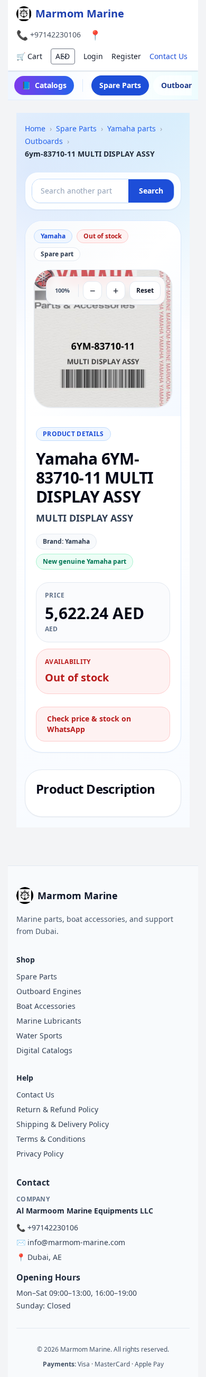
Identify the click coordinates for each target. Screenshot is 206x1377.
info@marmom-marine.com (76, 1242)
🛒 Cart (29, 56)
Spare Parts (120, 85)
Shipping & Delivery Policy (62, 1124)
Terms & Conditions (51, 1139)
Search (151, 191)
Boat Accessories (46, 1006)
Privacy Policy (39, 1154)
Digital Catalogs (44, 1050)
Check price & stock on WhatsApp (89, 724)
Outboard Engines (48, 991)
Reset (145, 290)
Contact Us (168, 56)
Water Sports (39, 1036)
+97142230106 (55, 35)
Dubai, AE (44, 1257)
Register (126, 56)
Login (93, 56)
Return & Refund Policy (57, 1109)
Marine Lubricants (48, 1021)
